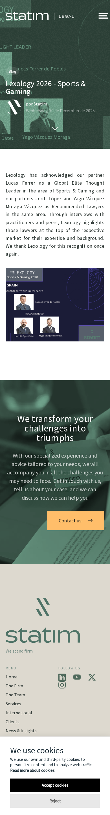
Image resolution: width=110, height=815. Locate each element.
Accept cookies (55, 785)
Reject (55, 800)
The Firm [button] (14, 685)
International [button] (19, 712)
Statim (40, 104)
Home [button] (11, 676)
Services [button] (13, 703)
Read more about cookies (32, 770)
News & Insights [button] (21, 730)
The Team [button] (15, 694)
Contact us (70, 520)
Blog (12, 71)
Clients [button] (12, 721)
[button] (103, 15)
